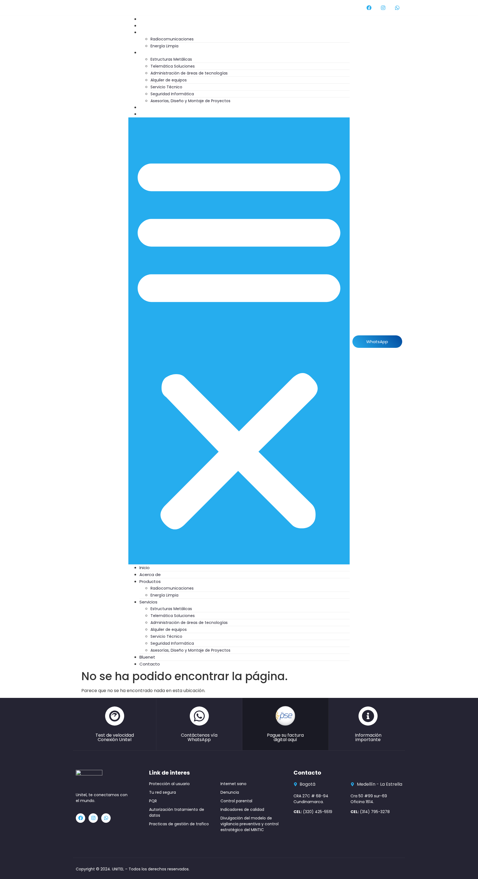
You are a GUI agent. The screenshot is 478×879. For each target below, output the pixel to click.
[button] (239, 340)
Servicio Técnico (166, 87)
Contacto (155, 114)
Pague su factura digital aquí (285, 737)
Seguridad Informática (172, 94)
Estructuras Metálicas (171, 59)
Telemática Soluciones (172, 66)
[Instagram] (383, 8)
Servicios (154, 52)
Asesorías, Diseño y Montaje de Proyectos (190, 101)
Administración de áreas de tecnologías (189, 73)
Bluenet (147, 657)
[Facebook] (369, 8)
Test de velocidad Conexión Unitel (114, 737)
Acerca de (150, 574)
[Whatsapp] (397, 8)
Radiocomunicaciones (172, 39)
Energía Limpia (164, 595)
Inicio (144, 567)
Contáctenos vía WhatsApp (199, 737)
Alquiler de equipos (168, 80)
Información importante (368, 737)
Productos (155, 32)
